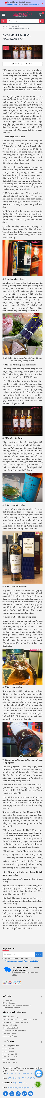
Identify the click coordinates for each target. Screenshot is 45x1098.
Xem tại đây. (12, 4)
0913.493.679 (34, 4)
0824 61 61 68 (13, 1073)
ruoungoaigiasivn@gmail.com (20, 1087)
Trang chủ (6, 26)
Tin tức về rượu (17, 26)
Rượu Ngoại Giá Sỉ (20, 1082)
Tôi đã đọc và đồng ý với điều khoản (21, 959)
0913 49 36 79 (28, 1073)
